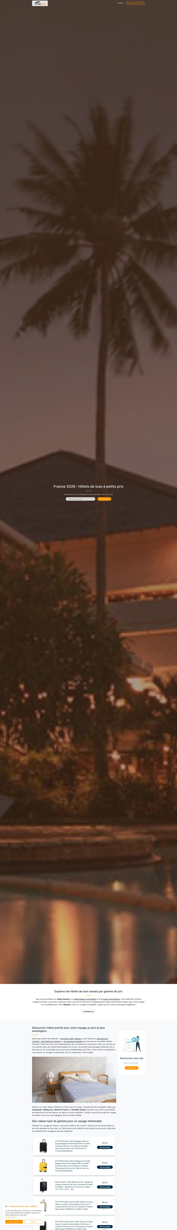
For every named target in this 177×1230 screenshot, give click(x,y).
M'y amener (104, 499)
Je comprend (14, 1222)
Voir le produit (105, 1147)
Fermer (33, 1222)
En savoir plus (10, 1217)
